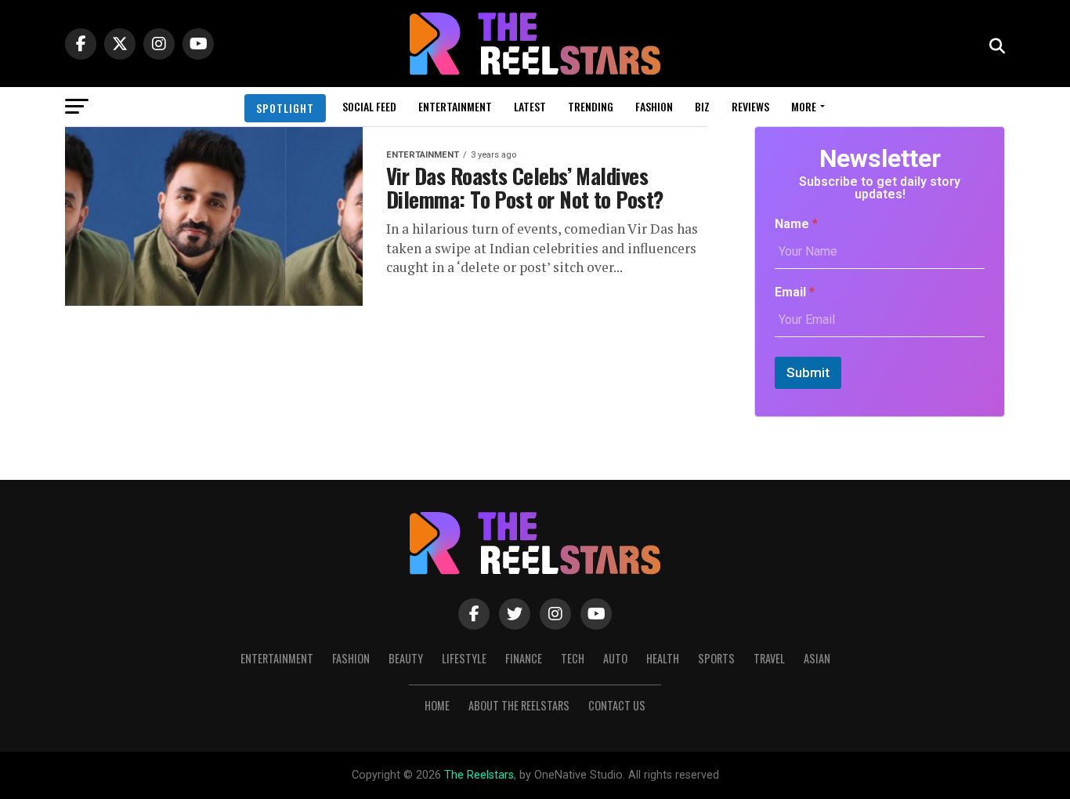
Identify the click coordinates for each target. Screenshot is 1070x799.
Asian (817, 658)
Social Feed (369, 106)
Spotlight (285, 108)
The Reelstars (479, 775)
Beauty (406, 658)
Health (662, 658)
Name (796, 223)
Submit (808, 372)
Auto (615, 658)
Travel (769, 658)
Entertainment (455, 106)
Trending (590, 106)
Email (795, 292)
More (803, 106)
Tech (572, 658)
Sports (716, 658)
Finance (523, 658)
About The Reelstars (518, 705)
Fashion (654, 106)
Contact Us (616, 705)
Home (437, 705)
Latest (530, 106)
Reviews (750, 106)
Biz (702, 106)
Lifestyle (464, 658)
